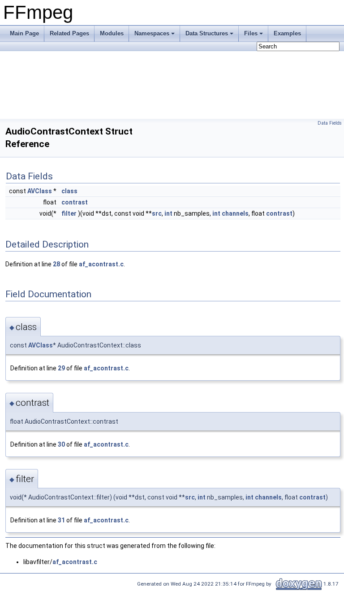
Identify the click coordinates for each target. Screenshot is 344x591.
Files (251, 33)
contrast (74, 202)
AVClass (39, 191)
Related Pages (69, 33)
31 (61, 520)
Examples (287, 33)
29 (61, 368)
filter (69, 213)
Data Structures (206, 33)
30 (61, 444)
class (69, 191)
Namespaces (151, 33)
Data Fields (330, 123)
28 (56, 264)
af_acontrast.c (101, 264)
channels (235, 213)
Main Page (24, 33)
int (168, 213)
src (157, 213)
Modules (112, 33)
